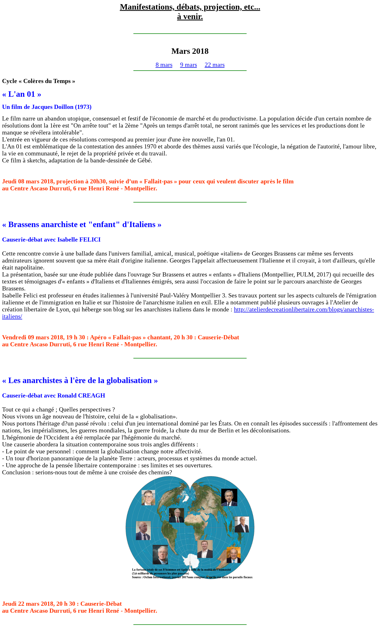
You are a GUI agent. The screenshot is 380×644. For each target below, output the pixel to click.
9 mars (188, 64)
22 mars (215, 64)
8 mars (164, 64)
